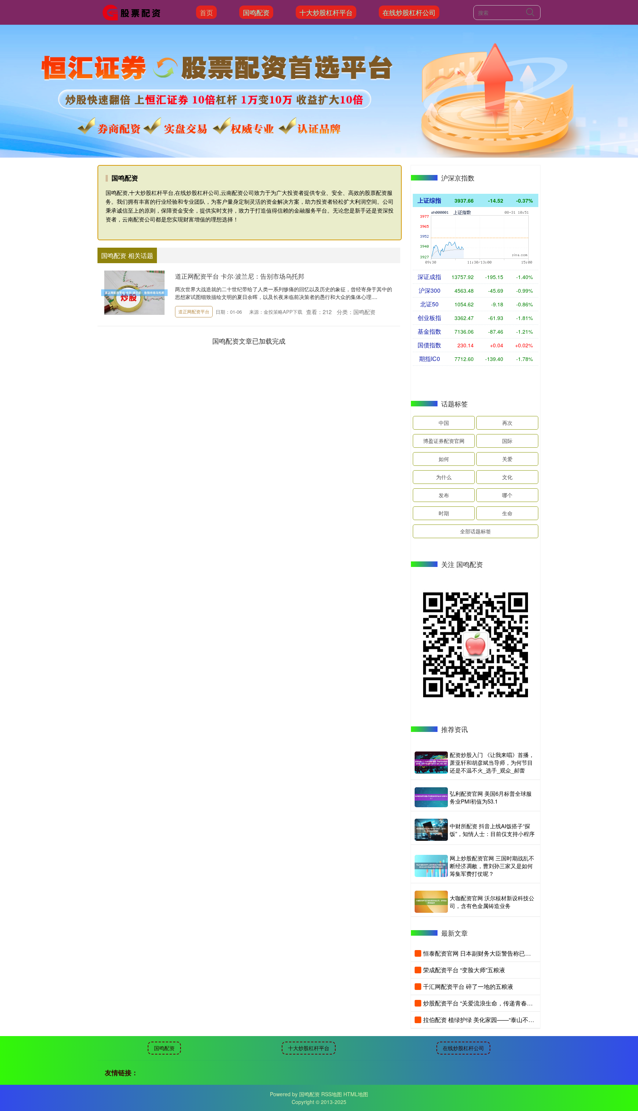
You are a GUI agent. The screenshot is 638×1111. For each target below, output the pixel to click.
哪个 (507, 495)
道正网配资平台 (193, 311)
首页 (206, 12)
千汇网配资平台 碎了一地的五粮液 (468, 986)
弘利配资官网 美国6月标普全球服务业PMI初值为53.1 (491, 797)
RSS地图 (331, 1094)
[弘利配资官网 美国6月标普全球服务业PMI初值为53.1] (431, 797)
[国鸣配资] (133, 11)
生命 (507, 513)
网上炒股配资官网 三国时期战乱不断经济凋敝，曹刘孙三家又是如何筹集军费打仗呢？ (492, 865)
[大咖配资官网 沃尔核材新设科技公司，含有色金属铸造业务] (431, 902)
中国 (444, 422)
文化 (507, 477)
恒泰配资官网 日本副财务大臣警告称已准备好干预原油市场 (500, 953)
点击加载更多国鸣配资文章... (249, 340)
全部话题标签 (475, 531)
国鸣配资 (256, 12)
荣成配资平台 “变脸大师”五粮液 (464, 970)
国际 (507, 440)
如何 (444, 458)
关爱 (507, 458)
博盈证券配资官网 (443, 440)
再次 (507, 422)
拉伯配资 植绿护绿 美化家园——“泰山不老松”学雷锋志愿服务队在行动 (515, 1019)
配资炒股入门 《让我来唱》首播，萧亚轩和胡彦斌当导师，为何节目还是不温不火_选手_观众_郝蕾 (492, 762)
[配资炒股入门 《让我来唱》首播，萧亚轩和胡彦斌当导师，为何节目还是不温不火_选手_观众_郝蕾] (431, 762)
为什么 (444, 477)
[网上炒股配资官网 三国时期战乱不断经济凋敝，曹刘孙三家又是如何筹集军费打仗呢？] (431, 866)
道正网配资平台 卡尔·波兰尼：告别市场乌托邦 (239, 276)
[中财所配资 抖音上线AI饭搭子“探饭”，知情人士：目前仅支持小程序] (431, 830)
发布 (444, 495)
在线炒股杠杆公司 (409, 12)
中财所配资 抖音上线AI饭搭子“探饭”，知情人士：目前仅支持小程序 (492, 829)
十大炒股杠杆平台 (326, 12)
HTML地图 (355, 1094)
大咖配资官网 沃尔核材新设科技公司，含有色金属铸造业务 (492, 901)
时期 (444, 513)
